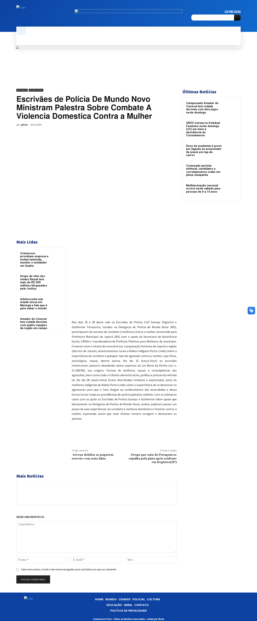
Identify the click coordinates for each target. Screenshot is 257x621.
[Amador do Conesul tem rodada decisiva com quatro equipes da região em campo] (56, 322)
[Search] (237, 18)
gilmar (24, 124)
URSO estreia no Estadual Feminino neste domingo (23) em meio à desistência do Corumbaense (203, 129)
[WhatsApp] (164, 124)
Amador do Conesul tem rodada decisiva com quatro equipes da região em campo (33, 323)
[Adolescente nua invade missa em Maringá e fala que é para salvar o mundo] (56, 303)
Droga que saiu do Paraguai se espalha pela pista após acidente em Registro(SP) (153, 458)
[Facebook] (232, 7)
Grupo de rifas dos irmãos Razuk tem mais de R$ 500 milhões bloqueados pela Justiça (33, 282)
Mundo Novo (36, 90)
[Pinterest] (155, 124)
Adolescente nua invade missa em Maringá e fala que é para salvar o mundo (33, 303)
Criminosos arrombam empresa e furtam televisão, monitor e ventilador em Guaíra (34, 259)
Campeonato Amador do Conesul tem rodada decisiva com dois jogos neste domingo (202, 107)
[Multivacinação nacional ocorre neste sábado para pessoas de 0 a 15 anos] (230, 190)
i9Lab (161, 619)
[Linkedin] (238, 7)
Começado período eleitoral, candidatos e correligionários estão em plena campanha (203, 170)
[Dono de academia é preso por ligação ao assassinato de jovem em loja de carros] (230, 151)
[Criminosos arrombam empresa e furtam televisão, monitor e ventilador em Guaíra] (56, 257)
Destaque (22, 90)
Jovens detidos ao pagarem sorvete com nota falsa (92, 456)
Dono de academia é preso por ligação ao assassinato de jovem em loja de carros (204, 150)
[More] (173, 124)
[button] (21, 31)
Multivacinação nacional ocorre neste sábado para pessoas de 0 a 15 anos (203, 188)
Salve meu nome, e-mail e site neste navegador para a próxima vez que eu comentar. (69, 569)
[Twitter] (146, 124)
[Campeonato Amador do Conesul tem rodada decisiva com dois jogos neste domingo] (230, 108)
